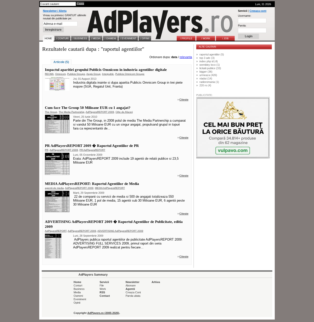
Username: (244, 15)
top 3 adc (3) (207, 57)
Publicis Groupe (76, 74)
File (102, 285)
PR (46, 150)
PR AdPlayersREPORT (92, 150)
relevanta (186, 57)
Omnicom (60, 74)
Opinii (77, 302)
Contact (105, 295)
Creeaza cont (257, 10)
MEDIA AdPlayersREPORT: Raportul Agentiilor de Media (92, 184)
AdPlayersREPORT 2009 (100, 112)
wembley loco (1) (209, 64)
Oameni (78, 295)
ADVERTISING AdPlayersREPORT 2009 (120, 231)
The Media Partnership (71, 112)
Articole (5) (61, 62)
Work (103, 288)
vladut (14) (205, 78)
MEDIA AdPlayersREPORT (110, 188)
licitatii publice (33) (210, 68)
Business (79, 288)
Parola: (242, 25)
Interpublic (108, 74)
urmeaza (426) (208, 75)
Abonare (131, 285)
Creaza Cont (133, 292)
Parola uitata (133, 295)
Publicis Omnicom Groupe (129, 74)
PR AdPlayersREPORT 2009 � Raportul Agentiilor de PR (92, 146)
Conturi (78, 285)
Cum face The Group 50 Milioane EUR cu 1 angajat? (88, 108)
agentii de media (54, 188)
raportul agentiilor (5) (211, 54)
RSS (102, 292)
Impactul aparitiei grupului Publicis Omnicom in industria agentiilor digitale (106, 70)
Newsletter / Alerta (54, 10)
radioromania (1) (209, 81)
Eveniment (80, 299)
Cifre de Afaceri (124, 112)
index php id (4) (208, 61)
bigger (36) (205, 71)
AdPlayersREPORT (55, 231)
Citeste (183, 99)
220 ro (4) (205, 85)
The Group (51, 112)
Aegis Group (93, 74)
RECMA (49, 74)
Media (77, 292)
